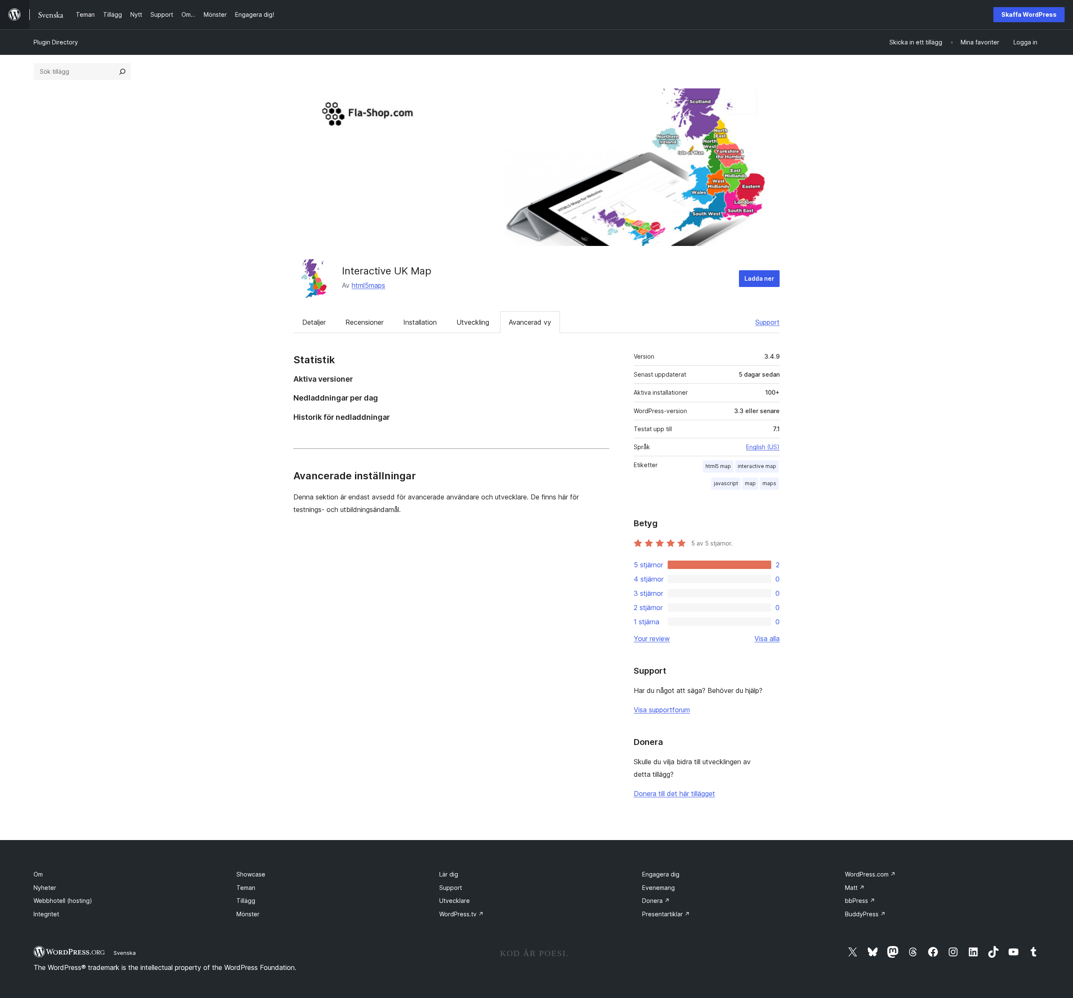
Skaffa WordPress (1029, 14)
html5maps (368, 285)
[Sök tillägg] (122, 71)
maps (769, 483)
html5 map (718, 466)
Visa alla (767, 638)
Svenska (125, 952)
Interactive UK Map (386, 271)
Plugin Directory (56, 42)
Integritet (46, 914)
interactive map (757, 466)
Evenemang (658, 887)
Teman (245, 887)
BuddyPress (865, 914)
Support (767, 322)
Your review (652, 638)
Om (38, 874)
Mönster (247, 914)
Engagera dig (660, 874)
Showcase (250, 874)
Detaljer (314, 322)
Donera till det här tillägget (674, 793)
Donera (656, 900)
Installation (420, 322)
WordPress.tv (461, 914)
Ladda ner (759, 278)
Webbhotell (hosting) (63, 900)
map (750, 483)
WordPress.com (870, 874)
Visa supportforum (662, 710)
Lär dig (448, 874)
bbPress (860, 900)
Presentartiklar (666, 914)
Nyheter (45, 887)
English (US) (763, 446)
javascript (726, 483)
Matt (855, 887)
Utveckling (472, 322)
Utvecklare (454, 900)
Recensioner (364, 322)
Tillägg (245, 900)
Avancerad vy (530, 322)
